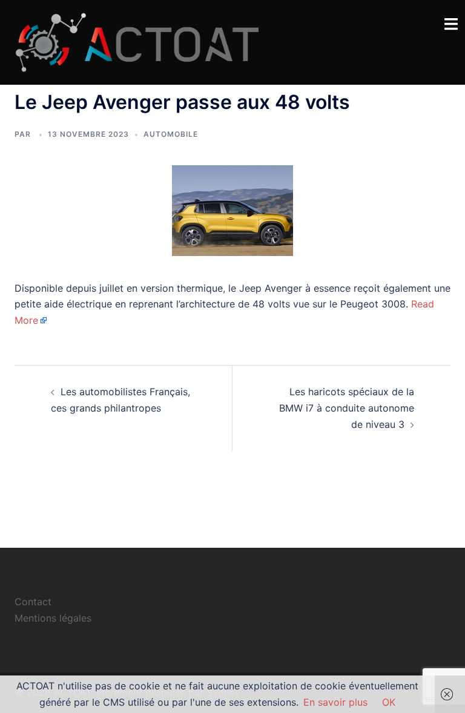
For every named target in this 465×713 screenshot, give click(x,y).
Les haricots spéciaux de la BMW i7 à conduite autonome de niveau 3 (346, 408)
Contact (33, 602)
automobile (170, 134)
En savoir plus (335, 702)
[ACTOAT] (137, 41)
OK (388, 702)
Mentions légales (53, 618)
